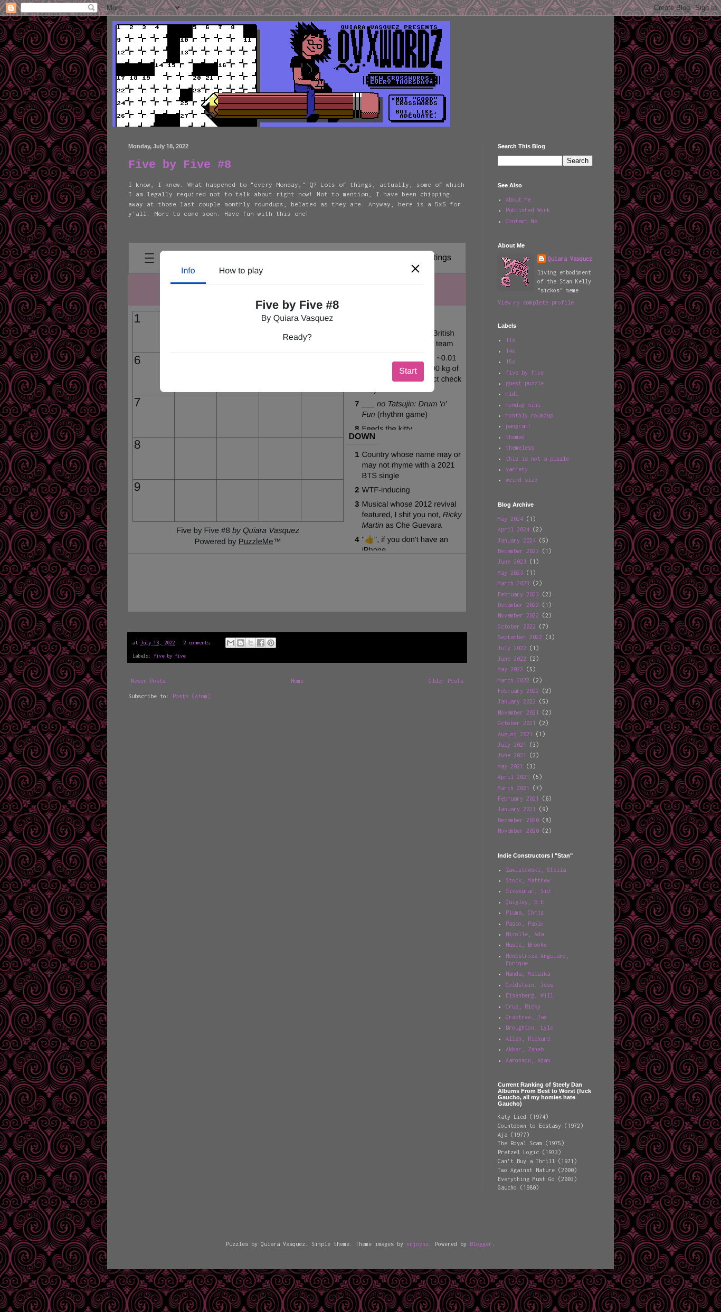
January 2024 (517, 540)
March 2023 (513, 583)
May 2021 (510, 766)
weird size (521, 480)
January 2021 (517, 809)
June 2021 (512, 755)
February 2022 (518, 691)
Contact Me (521, 221)
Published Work (528, 210)
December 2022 (518, 605)
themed (515, 437)
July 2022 (512, 648)
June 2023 (512, 561)
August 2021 (515, 734)
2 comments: (199, 642)
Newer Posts (148, 681)
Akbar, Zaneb (525, 1049)
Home (297, 681)
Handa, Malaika (528, 974)
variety (517, 469)
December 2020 (518, 820)
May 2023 (510, 572)
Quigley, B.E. (526, 902)
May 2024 (510, 519)
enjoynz (417, 1244)
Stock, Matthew (528, 880)
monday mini (523, 405)
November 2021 (518, 712)
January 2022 (517, 701)
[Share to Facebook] (260, 643)
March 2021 (513, 788)
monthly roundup (529, 415)
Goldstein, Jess (529, 985)
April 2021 (513, 777)
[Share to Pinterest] (270, 643)
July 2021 (512, 744)
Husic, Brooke (526, 945)
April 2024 (513, 529)
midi (512, 394)
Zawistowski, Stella (536, 870)
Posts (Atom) (192, 696)
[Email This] (230, 643)
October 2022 (517, 626)
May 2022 (510, 669)
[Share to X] (250, 643)
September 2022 (520, 637)
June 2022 (512, 658)
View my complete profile (536, 302)
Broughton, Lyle (529, 1027)
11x (510, 340)
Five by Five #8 (179, 165)
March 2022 (513, 680)
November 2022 (518, 615)
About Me (518, 199)
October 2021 (517, 723)
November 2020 (518, 831)
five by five (169, 656)
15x (510, 361)
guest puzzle (525, 383)
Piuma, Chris (525, 912)
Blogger (481, 1244)
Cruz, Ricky (523, 1006)
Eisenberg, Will (529, 995)
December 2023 (518, 551)
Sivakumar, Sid (528, 891)
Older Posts (446, 681)
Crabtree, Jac (526, 1017)
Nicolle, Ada (525, 934)
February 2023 (518, 594)
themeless (520, 447)
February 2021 (518, 798)
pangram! (518, 426)
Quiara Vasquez (570, 258)
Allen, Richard (528, 1038)
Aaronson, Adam (528, 1060)
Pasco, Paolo (525, 923)
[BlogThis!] (240, 643)
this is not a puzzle (537, 458)
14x (510, 351)
